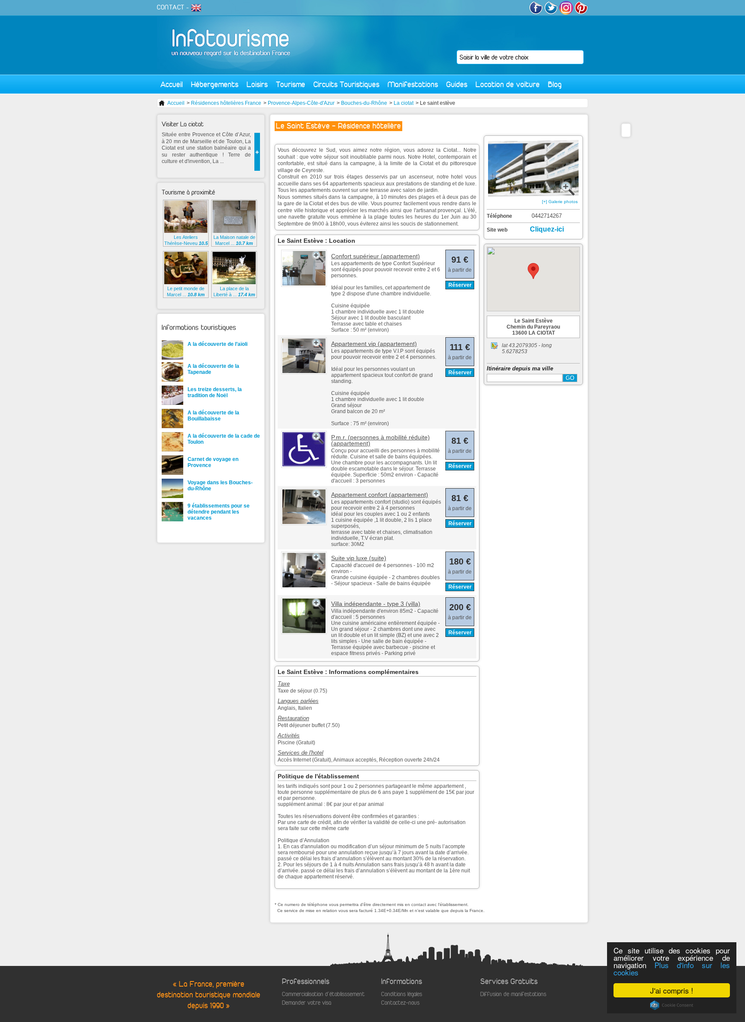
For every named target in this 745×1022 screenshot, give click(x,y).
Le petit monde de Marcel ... (186, 291)
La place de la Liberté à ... (234, 291)
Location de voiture (508, 84)
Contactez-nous (400, 1002)
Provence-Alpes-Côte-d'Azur (301, 103)
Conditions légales (401, 994)
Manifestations (413, 84)
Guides (456, 84)
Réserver (460, 285)
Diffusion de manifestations (513, 994)
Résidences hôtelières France (226, 103)
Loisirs (257, 84)
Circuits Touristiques (346, 84)
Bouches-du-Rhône (364, 103)
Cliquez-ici (547, 229)
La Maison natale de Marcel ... (234, 240)
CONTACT (171, 7)
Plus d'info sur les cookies (672, 968)
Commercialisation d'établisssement (323, 994)
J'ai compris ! (671, 990)
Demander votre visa (306, 1002)
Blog (555, 84)
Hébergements (214, 84)
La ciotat (403, 103)
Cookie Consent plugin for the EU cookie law (671, 1005)
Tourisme (290, 84)
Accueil (171, 84)
